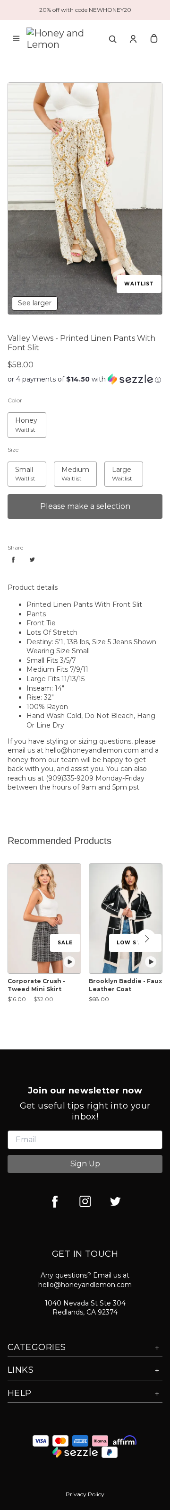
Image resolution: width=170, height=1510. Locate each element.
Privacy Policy (85, 1494)
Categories (37, 1347)
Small (17, 466)
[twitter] (115, 1201)
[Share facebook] (13, 559)
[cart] (153, 38)
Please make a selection (85, 506)
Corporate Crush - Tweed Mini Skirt (36, 985)
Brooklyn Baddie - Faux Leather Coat (125, 985)
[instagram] (85, 1201)
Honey (19, 417)
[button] (146, 938)
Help (20, 1393)
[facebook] (54, 1201)
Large (114, 466)
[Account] (133, 38)
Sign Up (85, 1163)
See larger (34, 303)
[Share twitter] (32, 559)
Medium (68, 466)
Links (21, 1370)
